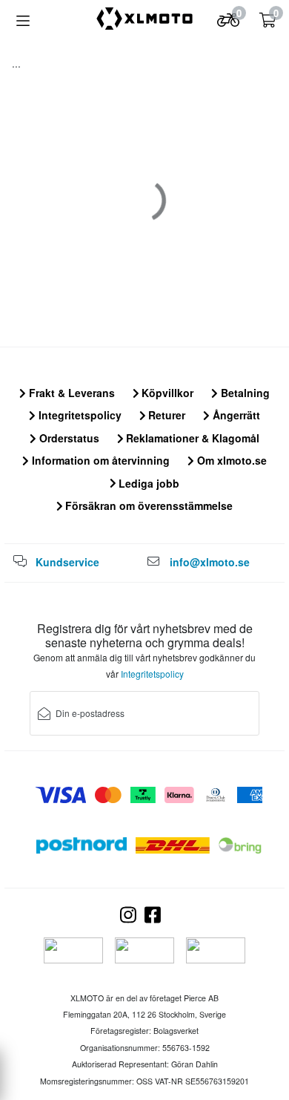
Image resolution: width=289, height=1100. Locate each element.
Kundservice (67, 561)
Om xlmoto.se (230, 460)
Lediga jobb (147, 483)
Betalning (244, 392)
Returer (165, 414)
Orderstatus (67, 437)
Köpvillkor (166, 392)
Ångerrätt (235, 414)
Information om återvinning (99, 460)
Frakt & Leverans (70, 392)
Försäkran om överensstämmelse (147, 505)
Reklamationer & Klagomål (191, 437)
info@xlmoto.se (210, 561)
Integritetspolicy (79, 414)
